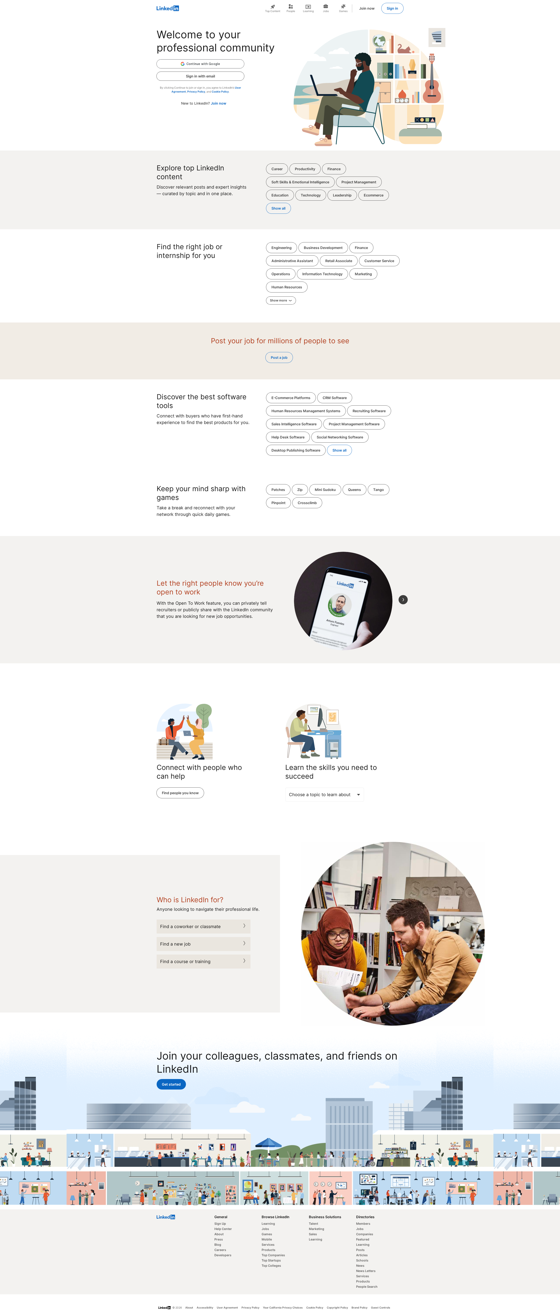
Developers (222, 1255)
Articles (362, 1255)
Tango (378, 489)
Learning (268, 1223)
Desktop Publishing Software (295, 450)
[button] (200, 64)
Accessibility (205, 1307)
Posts (360, 1250)
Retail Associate (338, 261)
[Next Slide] (403, 599)
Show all (278, 208)
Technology (311, 195)
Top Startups (271, 1260)
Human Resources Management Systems (305, 411)
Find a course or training (185, 961)
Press (218, 1239)
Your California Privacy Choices (283, 1307)
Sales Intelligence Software (294, 424)
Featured (362, 1239)
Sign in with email (200, 76)
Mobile (267, 1239)
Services (268, 1244)
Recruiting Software (369, 411)
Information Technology (322, 274)
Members (363, 1223)
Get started (171, 1084)
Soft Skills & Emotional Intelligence (300, 182)
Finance (334, 169)
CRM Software (335, 398)
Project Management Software (354, 424)
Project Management (358, 182)
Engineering (281, 247)
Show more (279, 300)
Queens (354, 489)
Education (280, 195)
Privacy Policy (196, 91)
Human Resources (286, 287)
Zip (300, 489)
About (219, 1234)
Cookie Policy (220, 91)
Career (277, 169)
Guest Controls (380, 1307)
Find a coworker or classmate (190, 926)
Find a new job (175, 944)
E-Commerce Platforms (290, 398)
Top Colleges (271, 1265)
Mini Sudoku (325, 489)
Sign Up (220, 1223)
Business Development (323, 247)
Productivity (305, 169)
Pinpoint (278, 503)
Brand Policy (360, 1307)
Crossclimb (307, 503)
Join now (366, 8)
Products (268, 1250)
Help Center (223, 1229)
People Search (367, 1286)
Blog (217, 1244)
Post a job (279, 357)
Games (267, 1234)
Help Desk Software (287, 437)
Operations (280, 274)
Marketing (363, 274)
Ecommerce (373, 195)
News (360, 1265)
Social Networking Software (340, 437)
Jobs (265, 1229)
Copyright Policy (337, 1307)
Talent (313, 1223)
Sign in (392, 8)
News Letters (366, 1271)
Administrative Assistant (292, 261)
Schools (362, 1260)
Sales (313, 1234)
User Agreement (227, 1307)
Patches (278, 489)
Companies (364, 1234)
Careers (220, 1250)
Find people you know (180, 793)
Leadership (342, 195)
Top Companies (273, 1255)
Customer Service (379, 261)
